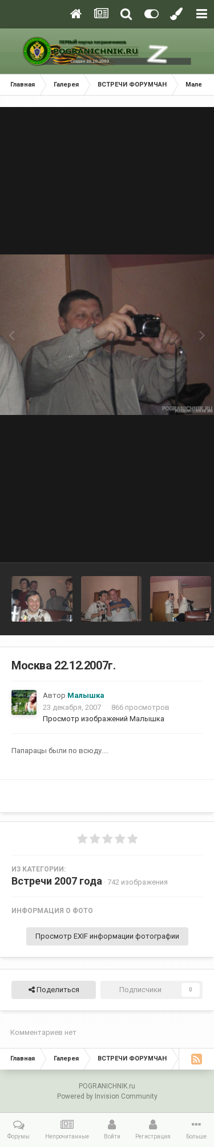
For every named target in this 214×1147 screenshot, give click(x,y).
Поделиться (57, 989)
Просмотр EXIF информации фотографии (107, 936)
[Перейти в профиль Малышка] (24, 702)
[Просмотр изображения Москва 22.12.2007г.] (41, 599)
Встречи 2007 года (56, 881)
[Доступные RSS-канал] (196, 1059)
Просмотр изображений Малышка (103, 718)
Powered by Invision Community (107, 1096)
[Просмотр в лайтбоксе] (107, 334)
